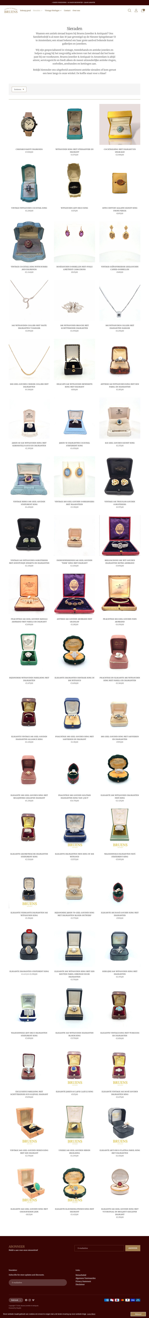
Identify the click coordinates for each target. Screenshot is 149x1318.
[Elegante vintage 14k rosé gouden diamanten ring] (119, 1066)
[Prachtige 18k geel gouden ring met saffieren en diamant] (74, 711)
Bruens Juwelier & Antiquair (29, 1305)
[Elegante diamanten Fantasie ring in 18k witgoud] (74, 652)
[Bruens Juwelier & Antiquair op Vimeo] (33, 1300)
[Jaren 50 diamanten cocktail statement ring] (74, 418)
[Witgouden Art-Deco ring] (74, 183)
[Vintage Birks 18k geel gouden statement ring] (29, 476)
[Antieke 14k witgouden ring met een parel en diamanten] (119, 359)
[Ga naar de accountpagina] (136, 10)
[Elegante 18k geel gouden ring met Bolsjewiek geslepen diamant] (29, 770)
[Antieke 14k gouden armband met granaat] (74, 594)
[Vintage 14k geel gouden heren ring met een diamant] (29, 1125)
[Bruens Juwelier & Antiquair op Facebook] (26, 1300)
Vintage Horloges (52, 10)
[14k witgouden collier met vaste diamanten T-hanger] (29, 300)
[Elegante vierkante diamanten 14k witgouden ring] (29, 887)
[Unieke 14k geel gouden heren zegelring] (74, 1125)
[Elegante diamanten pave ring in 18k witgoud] (74, 829)
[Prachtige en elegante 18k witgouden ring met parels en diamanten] (119, 652)
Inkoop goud (25, 10)
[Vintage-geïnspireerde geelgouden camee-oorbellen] (119, 241)
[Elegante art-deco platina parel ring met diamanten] (119, 1125)
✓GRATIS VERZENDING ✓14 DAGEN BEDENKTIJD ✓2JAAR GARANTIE (73, 2)
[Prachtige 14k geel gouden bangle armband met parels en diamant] (29, 594)
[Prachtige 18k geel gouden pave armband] (119, 594)
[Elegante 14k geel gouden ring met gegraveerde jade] (29, 1184)
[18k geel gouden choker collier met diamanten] (29, 359)
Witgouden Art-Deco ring (74, 208)
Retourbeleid (81, 1275)
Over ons (76, 10)
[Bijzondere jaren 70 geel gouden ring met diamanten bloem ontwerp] (74, 887)
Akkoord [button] (138, 1314)
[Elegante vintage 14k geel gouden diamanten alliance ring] (29, 711)
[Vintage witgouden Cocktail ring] (29, 183)
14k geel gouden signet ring (120, 443)
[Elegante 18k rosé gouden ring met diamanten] (119, 887)
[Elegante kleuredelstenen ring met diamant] (74, 1184)
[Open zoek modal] (130, 10)
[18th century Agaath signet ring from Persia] (119, 183)
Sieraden (36, 10)
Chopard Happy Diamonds (29, 149)
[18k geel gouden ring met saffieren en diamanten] (119, 711)
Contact (67, 10)
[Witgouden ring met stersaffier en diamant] (74, 124)
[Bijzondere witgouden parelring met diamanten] (29, 652)
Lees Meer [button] (91, 1314)
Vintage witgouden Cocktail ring (29, 208)
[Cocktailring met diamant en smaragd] (119, 124)
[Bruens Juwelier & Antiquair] (10, 10)
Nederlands (14, 1300)
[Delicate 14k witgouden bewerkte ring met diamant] (74, 359)
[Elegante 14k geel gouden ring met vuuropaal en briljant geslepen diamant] (119, 1184)
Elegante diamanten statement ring (29, 971)
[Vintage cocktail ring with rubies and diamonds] (29, 241)
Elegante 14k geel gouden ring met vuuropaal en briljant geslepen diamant (119, 1212)
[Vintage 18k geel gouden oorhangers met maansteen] (74, 476)
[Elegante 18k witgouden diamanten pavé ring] (119, 770)
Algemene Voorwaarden (86, 1278)
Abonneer (132, 1248)
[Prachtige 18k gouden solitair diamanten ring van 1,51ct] (74, 770)
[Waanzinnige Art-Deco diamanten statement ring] (29, 1007)
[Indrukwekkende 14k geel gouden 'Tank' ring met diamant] (74, 535)
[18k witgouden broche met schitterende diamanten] (74, 300)
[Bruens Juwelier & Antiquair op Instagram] (29, 1300)
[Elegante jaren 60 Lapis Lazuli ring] (74, 1066)
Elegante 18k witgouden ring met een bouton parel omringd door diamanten (74, 974)
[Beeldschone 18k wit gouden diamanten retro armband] (119, 535)
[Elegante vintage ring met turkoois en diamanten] (119, 1007)
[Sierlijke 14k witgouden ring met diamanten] (119, 946)
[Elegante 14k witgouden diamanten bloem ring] (74, 1007)
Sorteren (17, 89)
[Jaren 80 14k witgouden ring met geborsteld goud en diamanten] (29, 418)
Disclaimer (80, 1284)
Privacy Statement (83, 1281)
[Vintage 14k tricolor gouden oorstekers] (119, 476)
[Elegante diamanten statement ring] (29, 946)
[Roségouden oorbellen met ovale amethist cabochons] (74, 241)
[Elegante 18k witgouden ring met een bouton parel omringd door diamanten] (74, 946)
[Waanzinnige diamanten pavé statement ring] (119, 829)
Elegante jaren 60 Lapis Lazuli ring (74, 1091)
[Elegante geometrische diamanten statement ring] (29, 829)
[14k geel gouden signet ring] (119, 418)
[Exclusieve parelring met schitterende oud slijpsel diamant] (29, 1066)
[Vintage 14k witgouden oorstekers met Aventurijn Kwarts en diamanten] (29, 535)
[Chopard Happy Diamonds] (29, 124)
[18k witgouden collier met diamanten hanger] (119, 300)
